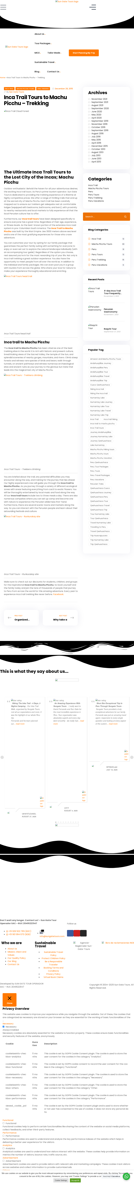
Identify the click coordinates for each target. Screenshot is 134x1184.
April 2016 (96, 142)
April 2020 (96, 117)
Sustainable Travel (44, 62)
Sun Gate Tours (16, 92)
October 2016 (98, 127)
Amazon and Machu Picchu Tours (105, 359)
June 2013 (96, 158)
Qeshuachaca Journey (100, 492)
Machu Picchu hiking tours (102, 449)
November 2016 (99, 124)
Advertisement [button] (10, 1157)
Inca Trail (9, 89)
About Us (39, 34)
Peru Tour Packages (99, 466)
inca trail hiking (110, 419)
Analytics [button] (7, 1145)
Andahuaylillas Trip (98, 380)
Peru (90, 191)
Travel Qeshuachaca (100, 531)
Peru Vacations (96, 200)
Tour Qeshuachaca (99, 518)
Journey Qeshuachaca (100, 441)
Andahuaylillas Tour (99, 372)
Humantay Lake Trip (99, 415)
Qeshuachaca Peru (99, 497)
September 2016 (99, 130)
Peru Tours (93, 194)
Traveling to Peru (98, 527)
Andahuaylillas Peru (99, 367)
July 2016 (95, 136)
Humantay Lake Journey (101, 402)
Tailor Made (54, 52)
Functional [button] (8, 1120)
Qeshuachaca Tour (99, 501)
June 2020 (96, 111)
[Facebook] (70, 933)
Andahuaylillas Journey (100, 363)
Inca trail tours (30, 218)
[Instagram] (83, 933)
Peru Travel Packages (100, 475)
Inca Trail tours (97, 428)
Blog (37, 71)
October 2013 (98, 149)
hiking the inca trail (99, 393)
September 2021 (99, 102)
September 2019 (99, 120)
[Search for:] (101, 217)
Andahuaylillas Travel (99, 376)
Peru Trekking (43, 89)
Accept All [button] (75, 1180)
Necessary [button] (8, 1023)
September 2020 (100, 108)
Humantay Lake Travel (100, 410)
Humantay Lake (97, 397)
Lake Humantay (97, 445)
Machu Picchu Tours (25, 89)
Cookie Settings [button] (61, 1180)
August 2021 (97, 105)
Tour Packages (42, 43)
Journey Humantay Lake (101, 436)
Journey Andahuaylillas (100, 432)
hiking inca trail (97, 389)
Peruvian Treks (97, 484)
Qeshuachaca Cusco (100, 488)
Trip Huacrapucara (98, 535)
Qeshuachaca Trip (98, 509)
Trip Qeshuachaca (98, 544)
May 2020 (96, 114)
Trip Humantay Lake (99, 540)
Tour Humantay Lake (99, 514)
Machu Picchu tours (99, 453)
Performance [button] (9, 1132)
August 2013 (97, 152)
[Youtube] (77, 933)
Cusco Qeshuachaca (100, 385)
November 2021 (99, 99)
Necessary (11, 1026)
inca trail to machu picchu (102, 423)
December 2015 (99, 146)
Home (2, 77)
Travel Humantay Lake (100, 522)
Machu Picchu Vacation (101, 458)
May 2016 (96, 139)
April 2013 (96, 161)
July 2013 (95, 155)
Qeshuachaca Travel (100, 505)
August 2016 (97, 133)
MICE (37, 52)
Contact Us (53, 71)
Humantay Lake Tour (99, 406)
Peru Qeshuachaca (99, 462)
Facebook (58, 594)
